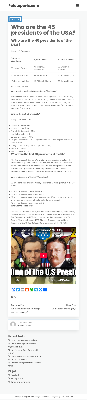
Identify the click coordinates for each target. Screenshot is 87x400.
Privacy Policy (17, 378)
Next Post (71, 305)
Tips (15, 297)
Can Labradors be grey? (64, 308)
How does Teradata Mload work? (25, 340)
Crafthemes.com (67, 397)
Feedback (15, 375)
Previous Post (18, 305)
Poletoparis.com (23, 5)
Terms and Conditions (20, 382)
